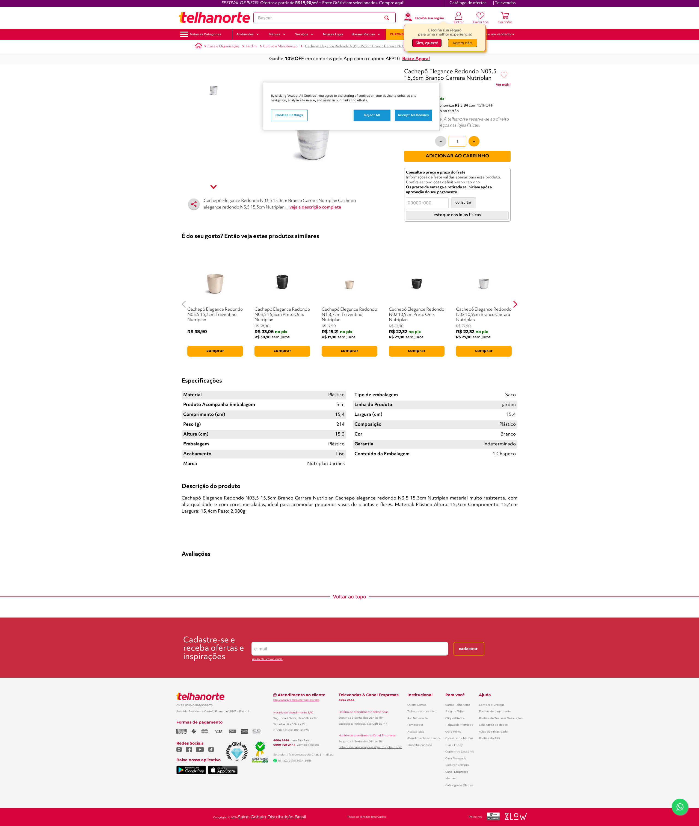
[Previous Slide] (184, 304)
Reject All (372, 115)
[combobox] (324, 18)
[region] (351, 106)
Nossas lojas (415, 731)
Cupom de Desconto (459, 751)
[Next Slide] (515, 304)
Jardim (251, 46)
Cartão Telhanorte (457, 705)
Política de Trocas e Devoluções (501, 718)
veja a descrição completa (315, 207)
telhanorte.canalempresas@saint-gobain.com (370, 747)
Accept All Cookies (413, 115)
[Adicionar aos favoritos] (504, 75)
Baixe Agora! (416, 59)
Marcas (450, 778)
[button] (205, 34)
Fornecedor (415, 725)
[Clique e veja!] (503, 86)
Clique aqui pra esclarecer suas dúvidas (296, 699)
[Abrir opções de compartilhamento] (193, 204)
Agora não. (462, 42)
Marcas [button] (274, 34)
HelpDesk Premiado (459, 725)
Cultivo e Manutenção (280, 46)
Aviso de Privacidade (267, 659)
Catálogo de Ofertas (459, 785)
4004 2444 (281, 740)
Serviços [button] (301, 34)
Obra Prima (453, 731)
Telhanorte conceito (421, 711)
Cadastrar (468, 648)
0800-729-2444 (284, 744)
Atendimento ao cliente (423, 738)
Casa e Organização (223, 46)
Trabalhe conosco (419, 745)
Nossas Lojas (333, 34)
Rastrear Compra (457, 765)
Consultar (463, 202)
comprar (215, 351)
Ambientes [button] (245, 34)
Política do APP (489, 738)
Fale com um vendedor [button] (494, 34)
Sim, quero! (427, 42)
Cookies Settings (289, 115)
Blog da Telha (454, 711)
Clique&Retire (454, 718)
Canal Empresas (456, 772)
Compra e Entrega (492, 705)
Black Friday (454, 745)
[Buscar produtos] (387, 18)
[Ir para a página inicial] (214, 18)
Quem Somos (416, 705)
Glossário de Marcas (459, 738)
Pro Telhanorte (417, 718)
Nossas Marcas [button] (363, 34)
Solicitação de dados (493, 725)
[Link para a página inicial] (198, 46)
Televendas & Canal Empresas (368, 695)
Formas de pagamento (495, 711)
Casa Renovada (455, 758)
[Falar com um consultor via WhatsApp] (680, 807)
